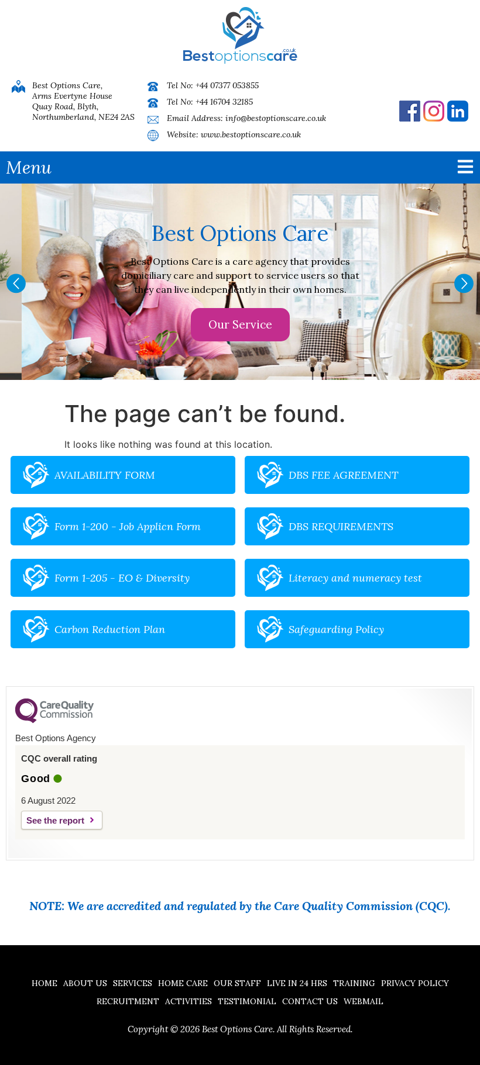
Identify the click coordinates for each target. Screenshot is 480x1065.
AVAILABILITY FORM (104, 475)
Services (132, 983)
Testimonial (247, 1001)
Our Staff (237, 983)
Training (354, 983)
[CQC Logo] (54, 720)
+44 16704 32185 (224, 101)
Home (44, 983)
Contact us (310, 1001)
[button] (16, 283)
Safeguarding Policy (336, 629)
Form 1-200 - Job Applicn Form (127, 526)
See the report (55, 820)
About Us (85, 983)
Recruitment (128, 1001)
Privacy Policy (415, 983)
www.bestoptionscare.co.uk (251, 134)
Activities (188, 1001)
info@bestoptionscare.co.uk (275, 118)
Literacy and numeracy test (355, 578)
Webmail (363, 1001)
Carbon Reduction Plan (109, 629)
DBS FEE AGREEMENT (343, 475)
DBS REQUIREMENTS (341, 526)
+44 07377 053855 (227, 85)
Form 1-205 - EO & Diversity (122, 578)
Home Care (183, 983)
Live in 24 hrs (297, 983)
